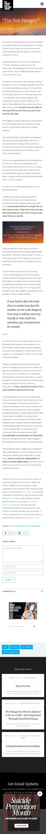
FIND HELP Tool (28, 492)
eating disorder (16, 526)
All (5, 647)
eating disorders (32, 526)
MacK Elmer (9, 29)
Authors (26, 647)
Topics (14, 647)
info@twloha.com (31, 518)
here (12, 498)
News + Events (11, 652)
